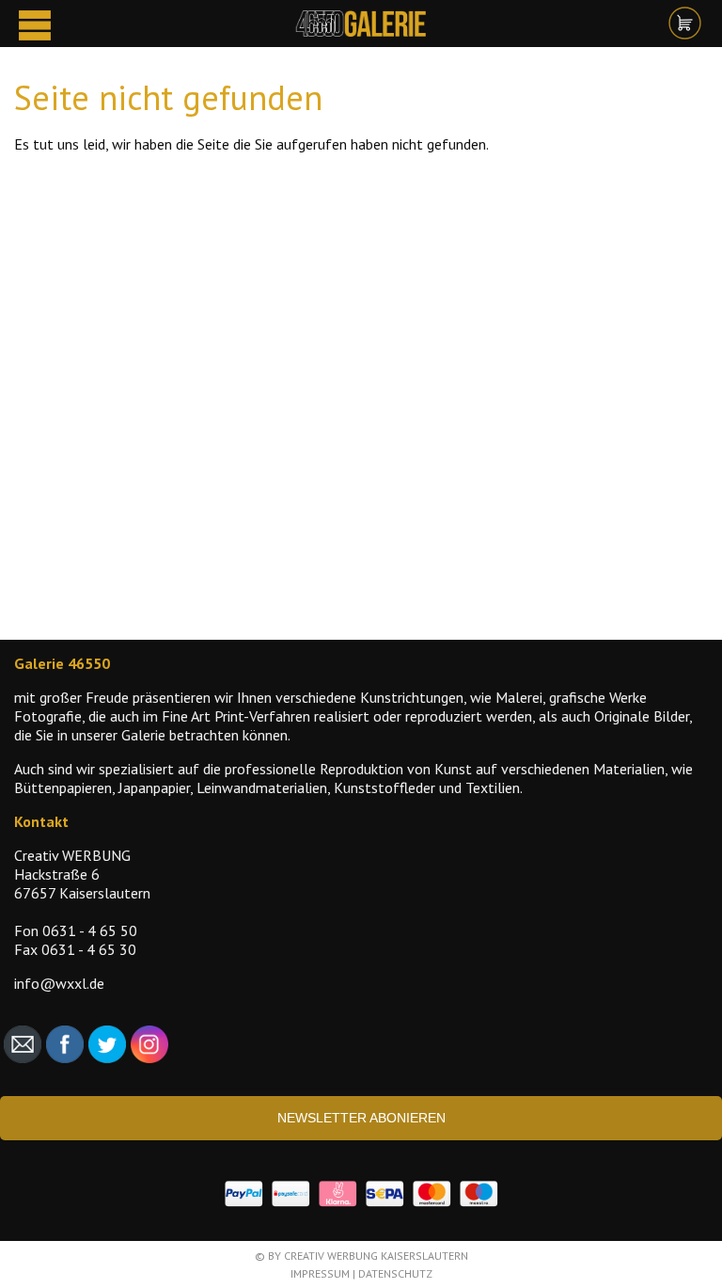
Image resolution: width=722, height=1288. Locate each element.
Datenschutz (395, 1273)
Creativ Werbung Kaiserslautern (376, 1255)
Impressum (320, 1273)
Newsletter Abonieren (361, 1117)
